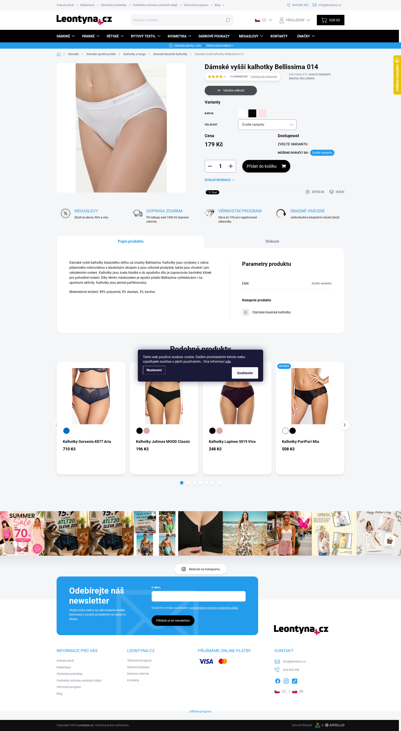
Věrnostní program (196, 5)
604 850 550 (291, 669)
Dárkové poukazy (138, 667)
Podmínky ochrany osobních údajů (155, 5)
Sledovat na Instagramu (204, 569)
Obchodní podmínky (114, 5)
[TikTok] (294, 680)
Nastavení (154, 370)
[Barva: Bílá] (285, 431)
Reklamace (87, 5)
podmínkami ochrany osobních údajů (214, 607)
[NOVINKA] (310, 396)
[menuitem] (66, 36)
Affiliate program (200, 711)
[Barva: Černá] (139, 431)
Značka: (302, 78)
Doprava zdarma (138, 673)
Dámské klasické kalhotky (272, 312)
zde (228, 361)
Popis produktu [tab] (130, 241)
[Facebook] (278, 680)
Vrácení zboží (65, 5)
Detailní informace (218, 179)
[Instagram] (286, 680)
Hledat (228, 20)
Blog (217, 5)
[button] (182, 483)
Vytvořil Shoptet (302, 725)
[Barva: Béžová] (146, 431)
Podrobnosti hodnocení (264, 76)
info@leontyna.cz (294, 661)
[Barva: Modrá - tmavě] (66, 431)
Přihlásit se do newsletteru (173, 620)
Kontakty (133, 680)
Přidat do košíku (262, 166)
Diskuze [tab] (272, 241)
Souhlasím (245, 373)
